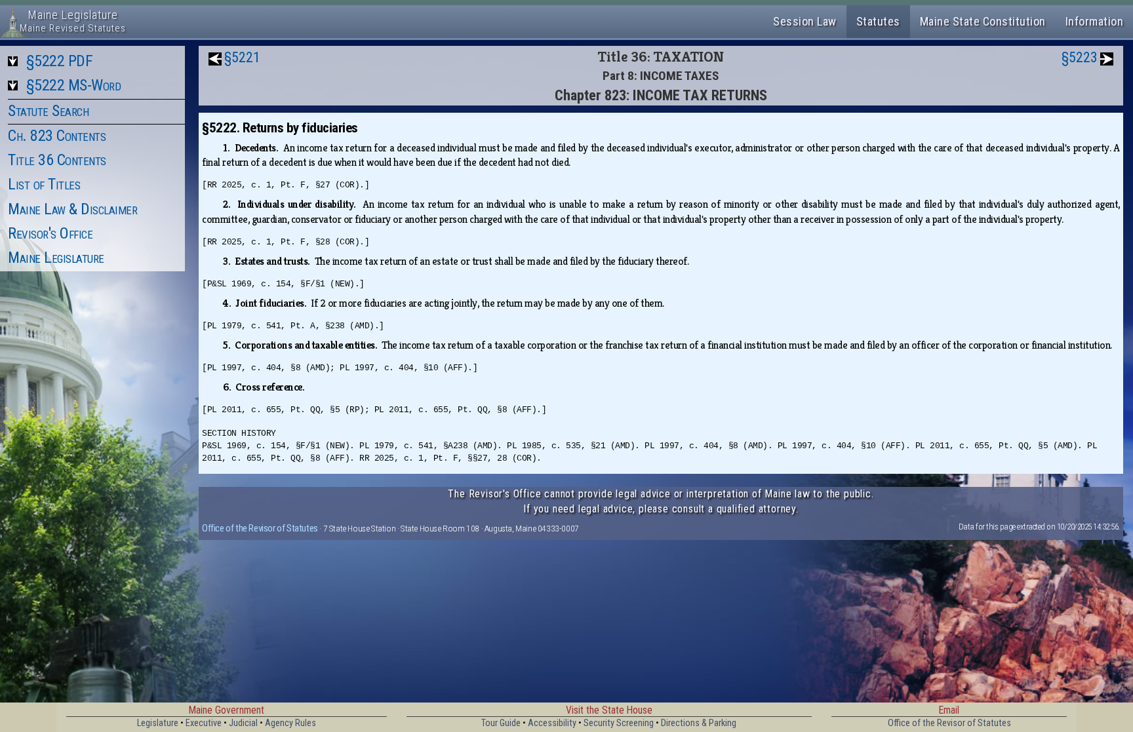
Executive (204, 723)
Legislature (157, 723)
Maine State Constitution (983, 21)
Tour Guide (501, 723)
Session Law (805, 21)
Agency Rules (290, 723)
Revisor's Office (50, 233)
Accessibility (552, 723)
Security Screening (619, 723)
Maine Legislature (56, 257)
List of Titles (44, 184)
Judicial (243, 723)
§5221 (242, 57)
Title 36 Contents (57, 160)
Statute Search (48, 111)
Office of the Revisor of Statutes (260, 528)
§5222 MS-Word (73, 85)
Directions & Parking (698, 723)
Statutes (878, 21)
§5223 (1080, 57)
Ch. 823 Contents (57, 135)
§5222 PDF (59, 61)
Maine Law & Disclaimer (72, 209)
